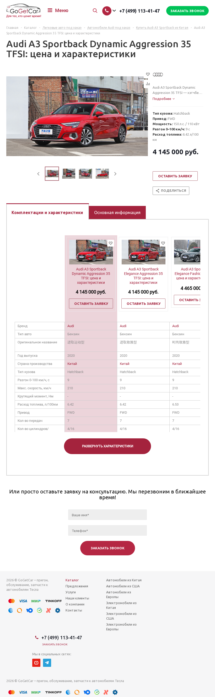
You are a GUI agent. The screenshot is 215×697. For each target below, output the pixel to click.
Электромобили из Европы (121, 626)
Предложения (77, 586)
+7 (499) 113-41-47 (139, 10)
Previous (38, 174)
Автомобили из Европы (118, 594)
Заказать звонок (55, 644)
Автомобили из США (123, 586)
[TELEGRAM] (47, 663)
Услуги (71, 592)
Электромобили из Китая (121, 605)
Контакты (74, 610)
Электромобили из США (121, 616)
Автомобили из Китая (124, 580)
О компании (75, 604)
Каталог (72, 580)
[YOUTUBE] (36, 663)
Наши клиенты (77, 598)
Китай (72, 364)
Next (115, 174)
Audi (70, 326)
